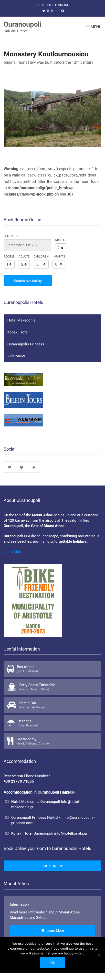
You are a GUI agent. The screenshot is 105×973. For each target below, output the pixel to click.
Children (41, 256)
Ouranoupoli (22, 24)
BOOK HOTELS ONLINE (52, 5)
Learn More (13, 551)
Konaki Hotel (18, 332)
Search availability (28, 281)
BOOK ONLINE (53, 866)
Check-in (11, 236)
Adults (24, 256)
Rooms (9, 256)
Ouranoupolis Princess (25, 344)
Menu (95, 27)
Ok (52, 963)
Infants (58, 256)
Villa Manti (16, 356)
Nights (60, 240)
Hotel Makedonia (21, 320)
